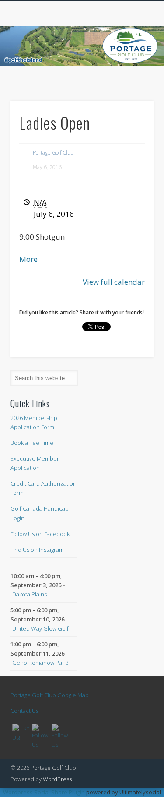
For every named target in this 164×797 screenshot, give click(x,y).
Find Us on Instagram (37, 550)
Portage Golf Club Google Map (49, 695)
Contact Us (24, 711)
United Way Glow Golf (40, 628)
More (28, 259)
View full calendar (114, 282)
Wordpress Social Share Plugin (44, 792)
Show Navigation (132, 78)
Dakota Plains (29, 594)
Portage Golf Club (53, 152)
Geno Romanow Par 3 (40, 663)
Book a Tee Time (31, 443)
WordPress (57, 779)
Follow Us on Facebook (40, 534)
